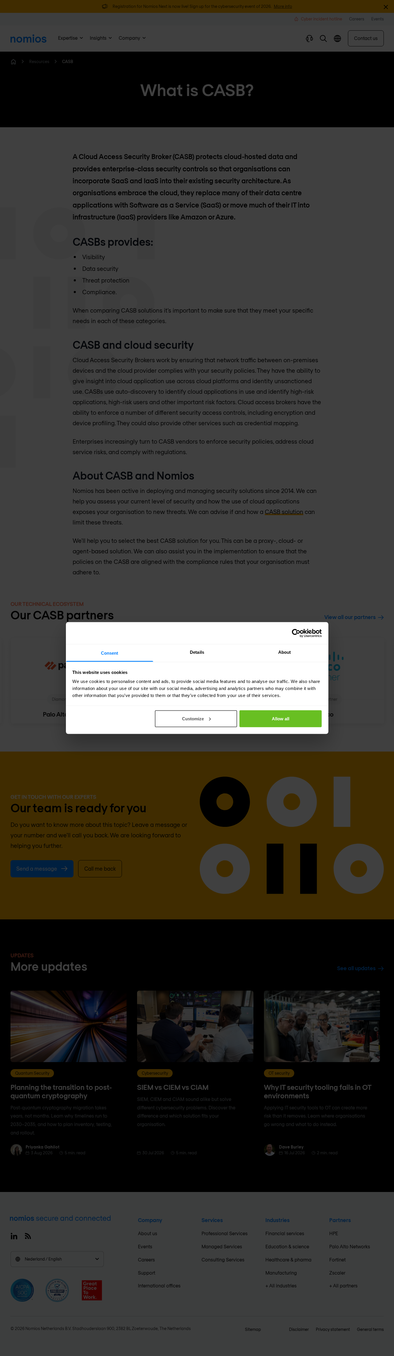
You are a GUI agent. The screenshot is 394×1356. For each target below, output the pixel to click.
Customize (193, 718)
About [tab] (284, 652)
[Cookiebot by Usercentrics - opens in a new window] (296, 633)
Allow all (280, 718)
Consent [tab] (109, 653)
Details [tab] (197, 652)
